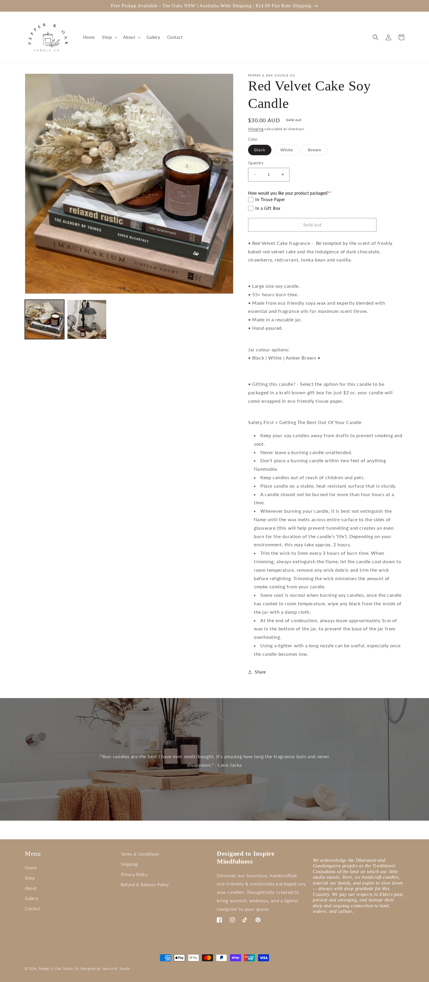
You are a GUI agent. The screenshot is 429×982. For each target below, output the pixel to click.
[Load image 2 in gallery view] (87, 319)
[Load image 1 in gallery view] (44, 319)
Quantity (256, 163)
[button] (109, 37)
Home (30, 867)
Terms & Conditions (140, 854)
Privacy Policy (134, 874)
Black (262, 151)
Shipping (256, 129)
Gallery (31, 898)
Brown (317, 151)
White (289, 151)
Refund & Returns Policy (145, 884)
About (31, 888)
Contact (32, 908)
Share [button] (260, 671)
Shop (30, 877)
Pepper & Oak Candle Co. (59, 968)
